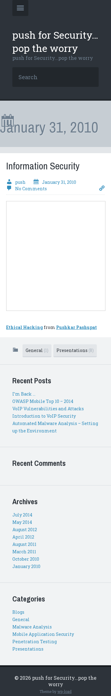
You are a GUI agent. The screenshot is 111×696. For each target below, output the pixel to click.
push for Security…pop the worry (55, 41)
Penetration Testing (34, 641)
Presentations (75, 350)
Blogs (18, 612)
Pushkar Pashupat (76, 327)
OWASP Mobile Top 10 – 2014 (42, 401)
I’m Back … (23, 394)
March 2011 (24, 552)
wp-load (64, 691)
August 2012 (24, 529)
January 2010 (26, 566)
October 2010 (25, 559)
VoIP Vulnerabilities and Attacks (48, 409)
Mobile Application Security (43, 634)
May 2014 (22, 522)
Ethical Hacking (24, 327)
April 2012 (23, 537)
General (37, 350)
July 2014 (22, 515)
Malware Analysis (32, 627)
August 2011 (24, 544)
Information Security (43, 165)
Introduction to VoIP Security (44, 416)
